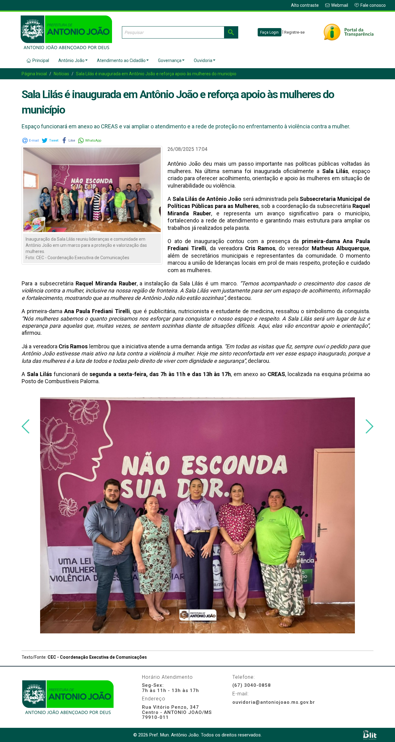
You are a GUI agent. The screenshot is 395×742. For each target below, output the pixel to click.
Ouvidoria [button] (203, 60)
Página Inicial (34, 73)
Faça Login (269, 32)
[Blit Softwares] (369, 735)
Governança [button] (169, 60)
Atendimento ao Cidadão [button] (121, 60)
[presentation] (25, 426)
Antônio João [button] (71, 60)
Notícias (61, 73)
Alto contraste (305, 5)
